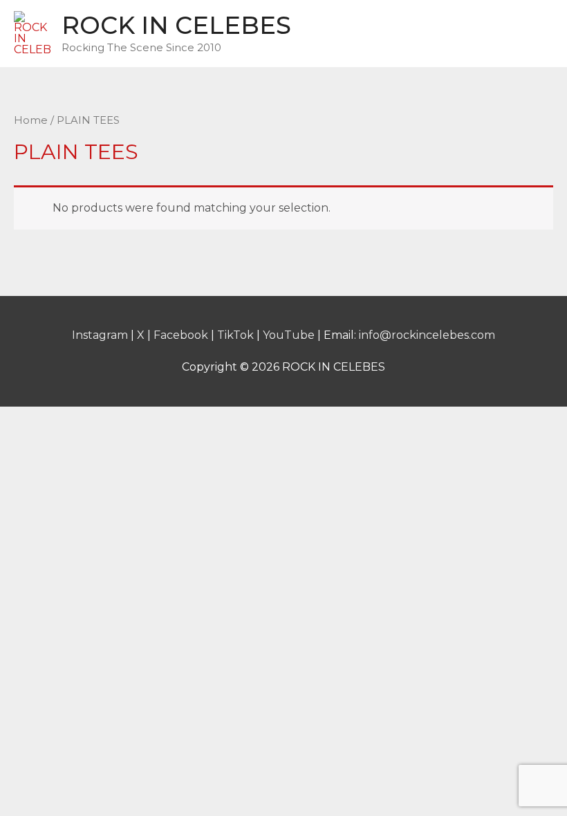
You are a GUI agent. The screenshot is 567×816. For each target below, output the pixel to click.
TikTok (235, 335)
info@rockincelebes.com (427, 335)
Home (31, 120)
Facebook (181, 335)
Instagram (100, 335)
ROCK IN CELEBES (176, 25)
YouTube (289, 335)
